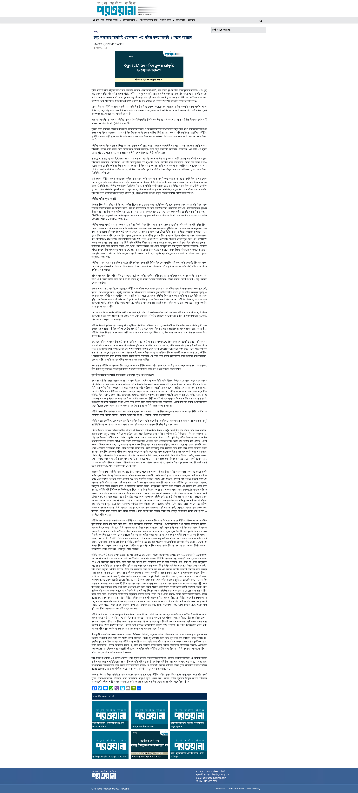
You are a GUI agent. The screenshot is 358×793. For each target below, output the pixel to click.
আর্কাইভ (191, 20)
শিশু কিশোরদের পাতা (148, 20)
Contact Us (219, 788)
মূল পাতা (100, 20)
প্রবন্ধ (96, 31)
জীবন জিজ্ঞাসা (129, 20)
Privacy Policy (253, 788)
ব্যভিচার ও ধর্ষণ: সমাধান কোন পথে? (110, 756)
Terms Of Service (235, 788)
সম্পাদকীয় (180, 20)
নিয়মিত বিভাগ (112, 20)
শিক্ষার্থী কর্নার (165, 20)
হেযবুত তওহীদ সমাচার (142, 726)
